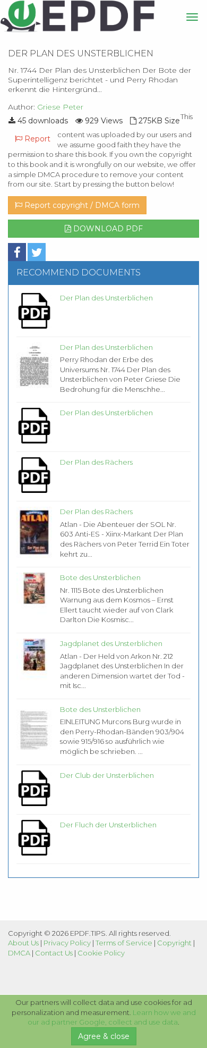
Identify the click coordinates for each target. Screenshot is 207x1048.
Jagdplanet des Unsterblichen (111, 643)
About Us (23, 942)
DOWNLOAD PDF (107, 228)
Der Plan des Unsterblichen (106, 298)
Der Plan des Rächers (96, 462)
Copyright (174, 942)
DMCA (19, 953)
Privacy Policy (67, 942)
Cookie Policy (101, 953)
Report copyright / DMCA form (81, 205)
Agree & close (104, 1036)
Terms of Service (124, 942)
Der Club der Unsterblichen (107, 775)
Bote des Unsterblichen (100, 577)
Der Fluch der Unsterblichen (108, 824)
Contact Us (54, 953)
